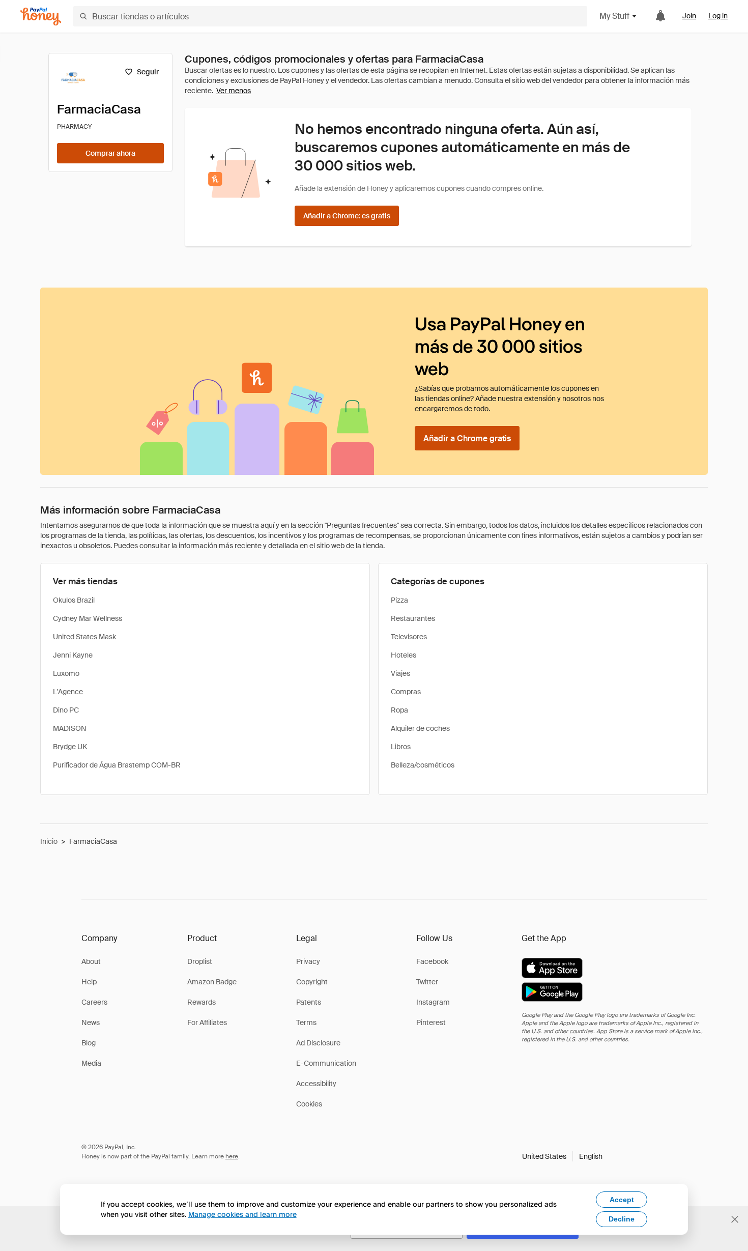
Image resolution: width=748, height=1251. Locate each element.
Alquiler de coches (420, 728)
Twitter (427, 981)
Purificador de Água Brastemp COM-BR (117, 765)
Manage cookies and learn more (242, 1214)
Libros (401, 746)
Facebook (432, 961)
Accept (622, 1200)
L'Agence (68, 691)
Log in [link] (718, 15)
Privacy (308, 961)
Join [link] (689, 15)
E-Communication (326, 1063)
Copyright (312, 981)
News (90, 1022)
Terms (306, 1022)
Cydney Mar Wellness (87, 618)
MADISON (70, 728)
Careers (94, 1002)
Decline (622, 1219)
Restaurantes (413, 618)
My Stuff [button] (614, 16)
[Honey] (40, 16)
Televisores (409, 636)
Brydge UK (70, 746)
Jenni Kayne (73, 655)
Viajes (400, 673)
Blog (88, 1042)
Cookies (309, 1103)
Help (89, 981)
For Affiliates (207, 1022)
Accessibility (316, 1083)
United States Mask (84, 636)
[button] (562, 1156)
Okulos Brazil (74, 600)
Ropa (399, 710)
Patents (308, 1002)
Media (91, 1063)
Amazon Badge (212, 981)
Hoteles (403, 655)
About (91, 961)
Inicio (48, 841)
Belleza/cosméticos (422, 765)
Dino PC (66, 710)
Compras (406, 691)
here (231, 1156)
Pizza (399, 600)
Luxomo (66, 673)
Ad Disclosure (318, 1042)
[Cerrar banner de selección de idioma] (735, 1219)
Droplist (199, 961)
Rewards (201, 1002)
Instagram (433, 1002)
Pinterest (431, 1022)
